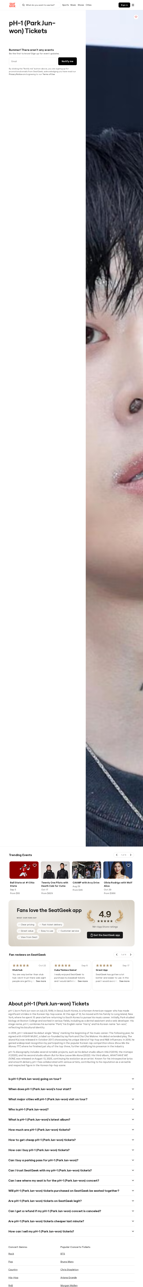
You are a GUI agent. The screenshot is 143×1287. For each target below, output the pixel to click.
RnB (10, 1285)
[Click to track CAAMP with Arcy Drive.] (97, 865)
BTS (62, 1253)
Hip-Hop (13, 1277)
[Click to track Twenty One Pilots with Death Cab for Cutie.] (66, 865)
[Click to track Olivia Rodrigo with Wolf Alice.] (128, 865)
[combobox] (40, 5)
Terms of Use (48, 74)
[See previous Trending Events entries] (117, 855)
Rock (11, 1253)
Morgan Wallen (69, 1285)
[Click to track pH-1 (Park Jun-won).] (136, 16)
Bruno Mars (66, 1261)
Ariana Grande (68, 1277)
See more (41, 981)
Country (12, 1269)
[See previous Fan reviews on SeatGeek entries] (117, 954)
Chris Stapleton (69, 1269)
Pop (10, 1261)
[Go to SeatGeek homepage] (12, 5)
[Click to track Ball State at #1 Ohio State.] (34, 865)
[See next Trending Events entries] (130, 855)
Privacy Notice (15, 74)
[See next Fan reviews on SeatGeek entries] (130, 954)
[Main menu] (133, 5)
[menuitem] (65, 5)
